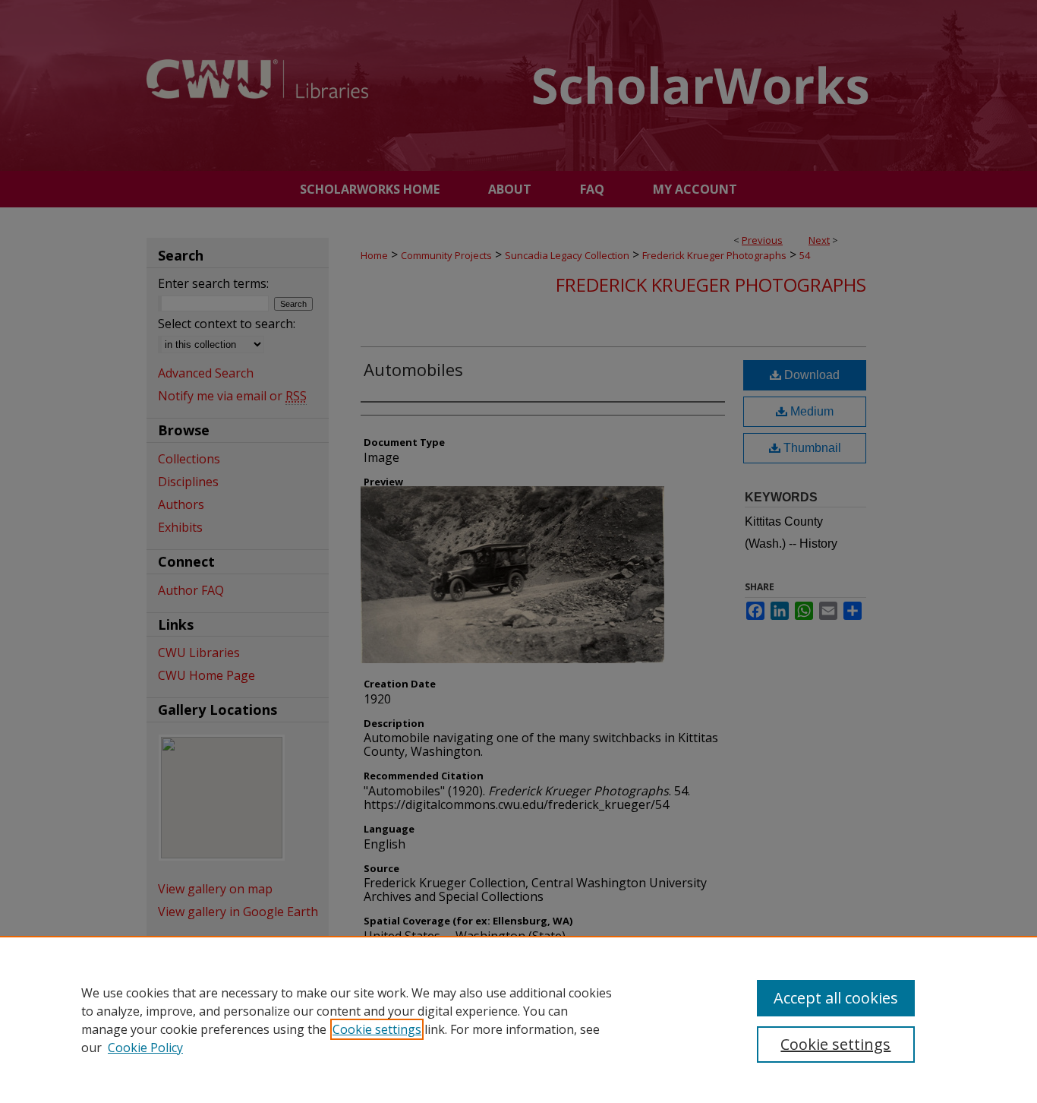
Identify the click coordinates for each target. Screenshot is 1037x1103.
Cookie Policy (145, 1047)
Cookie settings (377, 1029)
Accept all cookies (836, 998)
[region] (518, 1019)
